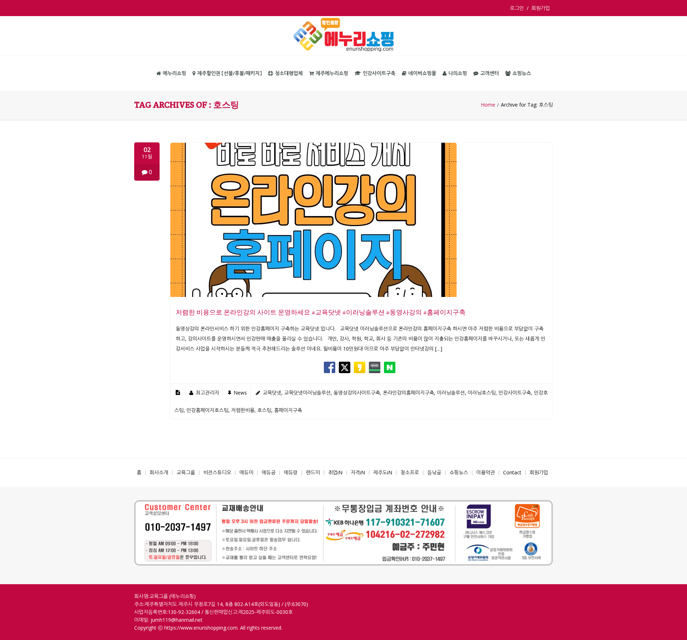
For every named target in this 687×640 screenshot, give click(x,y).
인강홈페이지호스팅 (207, 410)
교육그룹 (185, 472)
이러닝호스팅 (482, 392)
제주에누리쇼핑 (332, 73)
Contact (512, 472)
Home (488, 105)
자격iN (358, 472)
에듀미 (246, 472)
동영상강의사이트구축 (356, 392)
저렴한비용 (242, 410)
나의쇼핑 (457, 73)
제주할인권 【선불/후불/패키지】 (229, 73)
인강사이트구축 (379, 73)
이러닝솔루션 (451, 392)
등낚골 (434, 472)
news (240, 392)
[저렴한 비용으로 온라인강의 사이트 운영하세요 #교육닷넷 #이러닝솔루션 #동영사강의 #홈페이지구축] (313, 295)
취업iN (335, 472)
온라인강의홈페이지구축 (408, 392)
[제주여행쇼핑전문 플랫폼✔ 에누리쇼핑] (343, 35)
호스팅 (264, 410)
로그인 (518, 8)
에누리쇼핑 (174, 73)
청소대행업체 (289, 73)
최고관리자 (207, 392)
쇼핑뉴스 (521, 73)
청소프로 (409, 472)
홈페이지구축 (288, 410)
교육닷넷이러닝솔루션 (307, 392)
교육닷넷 (272, 392)
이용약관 (485, 472)
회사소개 (159, 472)
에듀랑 (291, 472)
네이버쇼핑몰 (422, 73)
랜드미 (313, 472)
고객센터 (489, 73)
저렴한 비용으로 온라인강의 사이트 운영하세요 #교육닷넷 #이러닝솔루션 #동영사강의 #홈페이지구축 (321, 312)
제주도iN (382, 472)
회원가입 (540, 8)
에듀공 (269, 472)
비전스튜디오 (217, 472)
